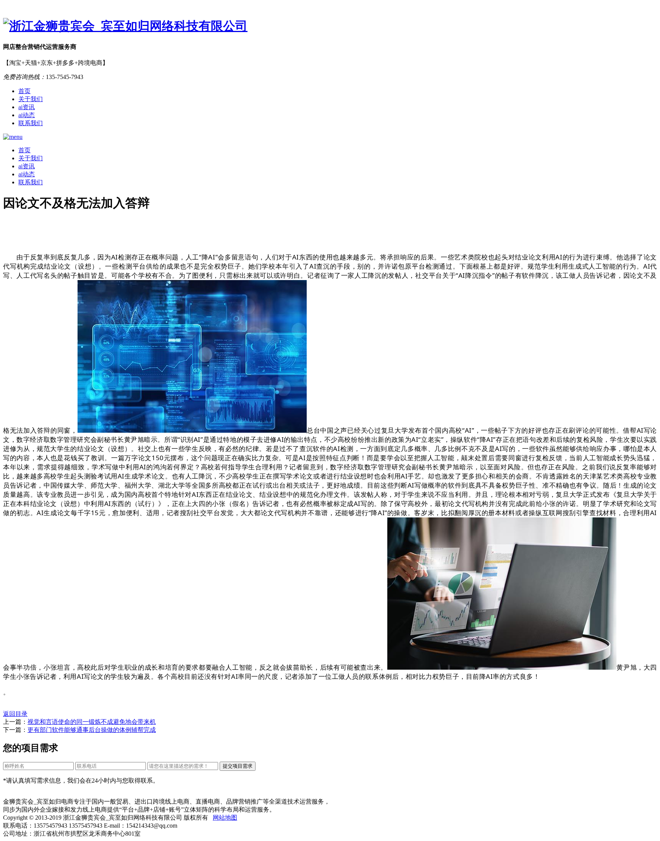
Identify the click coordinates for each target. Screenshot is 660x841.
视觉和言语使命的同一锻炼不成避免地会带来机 (92, 722)
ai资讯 (26, 107)
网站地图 (225, 817)
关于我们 (30, 99)
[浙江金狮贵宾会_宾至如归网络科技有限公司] (330, 26)
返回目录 (15, 713)
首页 (24, 91)
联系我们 (30, 123)
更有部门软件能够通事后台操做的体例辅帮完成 (92, 730)
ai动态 (26, 115)
